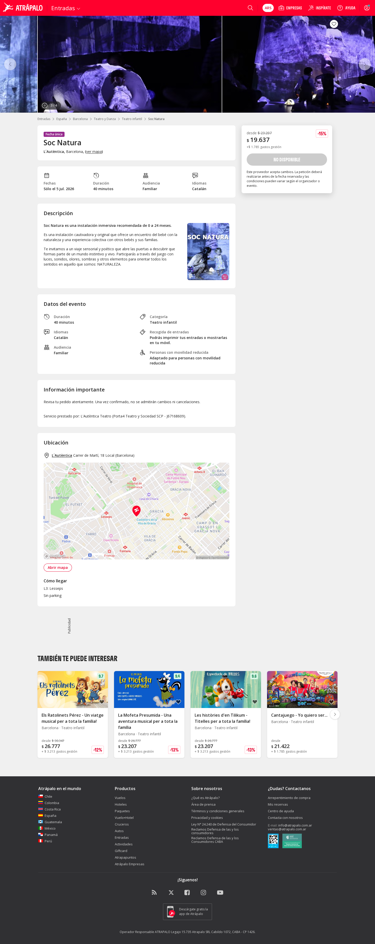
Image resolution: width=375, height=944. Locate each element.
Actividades (124, 844)
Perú (48, 841)
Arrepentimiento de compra (289, 797)
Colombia (52, 803)
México (50, 828)
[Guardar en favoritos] (334, 24)
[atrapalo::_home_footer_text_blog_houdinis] (155, 892)
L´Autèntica (62, 455)
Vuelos (120, 797)
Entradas (44, 119)
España (61, 119)
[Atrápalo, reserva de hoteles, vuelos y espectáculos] (23, 8)
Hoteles (121, 804)
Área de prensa (203, 804)
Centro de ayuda (281, 811)
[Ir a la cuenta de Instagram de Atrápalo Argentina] (204, 892)
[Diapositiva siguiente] (335, 714)
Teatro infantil (132, 119)
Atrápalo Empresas (129, 864)
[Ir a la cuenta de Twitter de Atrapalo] (171, 892)
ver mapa (94, 151)
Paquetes (122, 811)
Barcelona (80, 119)
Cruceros (122, 824)
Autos (119, 831)
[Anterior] (10, 64)
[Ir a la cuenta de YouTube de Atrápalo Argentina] (220, 892)
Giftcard (121, 851)
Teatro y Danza (105, 119)
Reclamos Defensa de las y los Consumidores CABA (215, 839)
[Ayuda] (346, 8)
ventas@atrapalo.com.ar (287, 829)
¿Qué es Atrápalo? (205, 797)
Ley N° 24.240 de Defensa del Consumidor (223, 824)
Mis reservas (278, 804)
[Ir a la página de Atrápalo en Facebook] (187, 892)
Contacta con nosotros (285, 817)
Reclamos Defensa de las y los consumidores (215, 831)
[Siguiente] (365, 64)
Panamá (51, 834)
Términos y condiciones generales (217, 811)
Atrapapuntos (125, 857)
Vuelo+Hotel (124, 817)
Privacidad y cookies (207, 817)
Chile (48, 796)
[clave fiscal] (273, 841)
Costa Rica (53, 809)
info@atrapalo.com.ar (295, 825)
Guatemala (53, 822)
